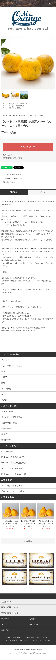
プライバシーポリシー (31, 640)
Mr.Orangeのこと (8, 451)
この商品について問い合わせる (14, 178)
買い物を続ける (9, 182)
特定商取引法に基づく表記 (12, 158)
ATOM (48, 640)
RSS (43, 640)
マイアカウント (6, 619)
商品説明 (14, 192)
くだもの (11, 104)
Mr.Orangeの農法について (12, 457)
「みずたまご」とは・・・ (12, 485)
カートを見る (33, 624)
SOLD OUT (28, 147)
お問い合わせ (5, 630)
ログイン (4, 624)
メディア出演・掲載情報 (11, 468)
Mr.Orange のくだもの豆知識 (13, 474)
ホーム (5, 104)
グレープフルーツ (21, 104)
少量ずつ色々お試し (15, 108)
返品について (8, 155)
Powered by (14, 654)
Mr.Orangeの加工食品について (14, 463)
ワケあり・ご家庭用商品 (16, 106)
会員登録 (32, 619)
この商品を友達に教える (12, 175)
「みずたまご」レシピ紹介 (12, 491)
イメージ (42, 192)
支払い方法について (19, 637)
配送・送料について (33, 637)
